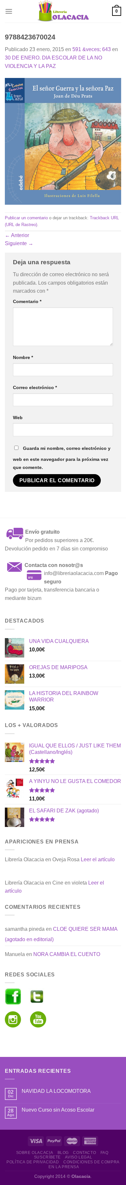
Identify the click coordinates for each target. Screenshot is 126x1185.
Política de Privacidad (32, 1162)
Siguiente (19, 243)
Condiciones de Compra (91, 1162)
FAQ (104, 1152)
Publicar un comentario (26, 217)
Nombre (23, 357)
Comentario (27, 301)
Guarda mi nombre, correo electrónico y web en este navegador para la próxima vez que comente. (61, 458)
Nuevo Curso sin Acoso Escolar (58, 1110)
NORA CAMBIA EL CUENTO (66, 954)
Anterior (17, 235)
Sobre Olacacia (34, 1152)
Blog (63, 1152)
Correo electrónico (35, 387)
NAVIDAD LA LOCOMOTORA (56, 1091)
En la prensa (63, 1167)
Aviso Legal (78, 1157)
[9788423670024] (63, 141)
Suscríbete (47, 1157)
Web (18, 417)
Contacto (84, 1152)
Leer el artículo (98, 859)
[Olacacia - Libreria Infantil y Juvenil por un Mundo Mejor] (63, 11)
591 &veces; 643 (91, 49)
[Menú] (9, 11)
